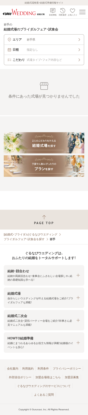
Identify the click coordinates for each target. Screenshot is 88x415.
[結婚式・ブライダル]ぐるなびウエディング (30, 234)
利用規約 (28, 368)
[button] (44, 275)
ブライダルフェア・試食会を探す (24, 239)
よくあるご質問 (44, 394)
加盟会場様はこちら (48, 377)
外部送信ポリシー (20, 377)
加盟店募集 (72, 377)
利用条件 (43, 368)
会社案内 (12, 368)
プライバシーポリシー (67, 368)
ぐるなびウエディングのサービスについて (44, 386)
